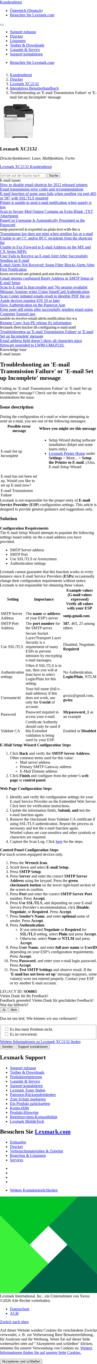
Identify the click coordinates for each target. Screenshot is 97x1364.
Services (16, 1160)
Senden (7, 1046)
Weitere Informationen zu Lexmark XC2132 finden (40, 1042)
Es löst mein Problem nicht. (31, 1029)
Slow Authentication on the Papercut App (32, 305)
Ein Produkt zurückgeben (30, 1103)
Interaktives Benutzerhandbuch (34, 88)
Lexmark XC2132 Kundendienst (26, 167)
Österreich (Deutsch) (26, 10)
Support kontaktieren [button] (26, 54)
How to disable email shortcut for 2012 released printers (44, 185)
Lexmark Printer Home (67, 453)
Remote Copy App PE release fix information (35, 323)
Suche (53, 175)
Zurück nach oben (14, 1322)
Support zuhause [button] (23, 32)
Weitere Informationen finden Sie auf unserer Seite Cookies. (46, 1350)
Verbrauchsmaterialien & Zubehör (36, 1151)
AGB (14, 1313)
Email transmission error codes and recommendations (41, 189)
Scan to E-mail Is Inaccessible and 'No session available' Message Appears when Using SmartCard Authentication (45, 289)
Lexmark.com (53, 1131)
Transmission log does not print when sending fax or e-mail (46, 234)
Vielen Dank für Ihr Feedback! (24, 996)
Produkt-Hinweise (24, 1112)
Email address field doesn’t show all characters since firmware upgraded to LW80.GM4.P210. (41, 343)
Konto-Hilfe (19, 1108)
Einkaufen (18, 1142)
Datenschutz (19, 1309)
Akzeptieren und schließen (21, 1361)
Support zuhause (23, 1068)
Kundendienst (21, 75)
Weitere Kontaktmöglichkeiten (34, 1190)
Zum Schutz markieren (28, 1099)
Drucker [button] (16, 36)
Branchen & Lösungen (28, 1155)
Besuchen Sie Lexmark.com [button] (32, 15)
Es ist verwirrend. (24, 1034)
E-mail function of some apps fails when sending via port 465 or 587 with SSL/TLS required (48, 196)
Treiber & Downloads (27, 1072)
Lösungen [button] (18, 41)
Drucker (16, 79)
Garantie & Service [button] (25, 50)
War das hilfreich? (14, 1005)
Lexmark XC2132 (24, 84)
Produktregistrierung (26, 1077)
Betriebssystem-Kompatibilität (33, 1117)
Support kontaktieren (33, 1046)
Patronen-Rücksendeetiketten (33, 1095)
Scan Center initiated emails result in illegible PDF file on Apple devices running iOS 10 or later (45, 298)
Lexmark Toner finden (27, 1090)
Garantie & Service (25, 1081)
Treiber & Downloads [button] (27, 45)
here (59, 841)
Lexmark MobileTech (27, 1121)
